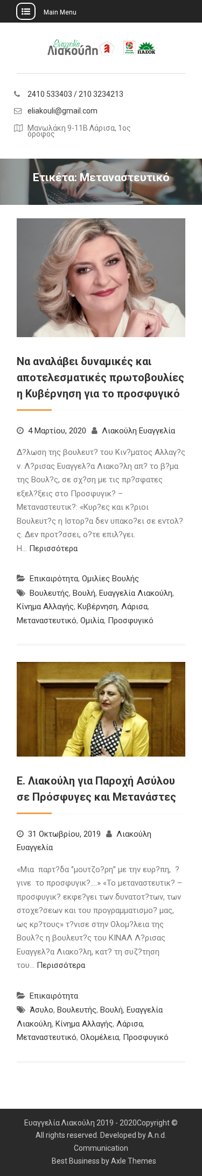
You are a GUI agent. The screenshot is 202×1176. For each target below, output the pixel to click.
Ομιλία (92, 620)
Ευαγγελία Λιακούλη (135, 593)
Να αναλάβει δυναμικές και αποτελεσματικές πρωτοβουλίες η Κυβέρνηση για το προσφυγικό (100, 377)
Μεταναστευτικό (46, 620)
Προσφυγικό (131, 620)
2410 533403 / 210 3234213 (75, 94)
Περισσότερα (53, 548)
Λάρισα (134, 606)
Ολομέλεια (99, 1037)
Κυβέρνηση (97, 606)
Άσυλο (41, 1010)
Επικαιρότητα (54, 578)
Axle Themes (133, 1161)
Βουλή (84, 593)
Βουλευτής (49, 593)
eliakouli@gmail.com (62, 111)
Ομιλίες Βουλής (110, 578)
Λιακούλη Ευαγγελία (138, 431)
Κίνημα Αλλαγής (45, 606)
